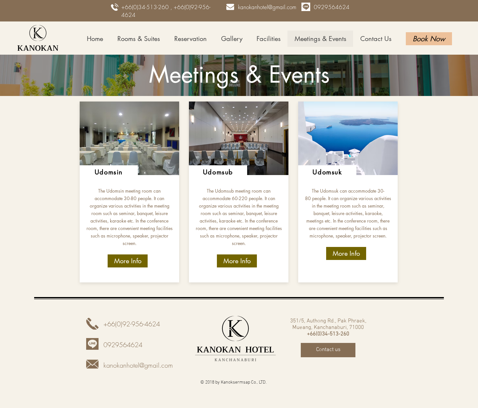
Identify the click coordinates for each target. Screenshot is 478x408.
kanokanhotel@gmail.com (267, 7)
